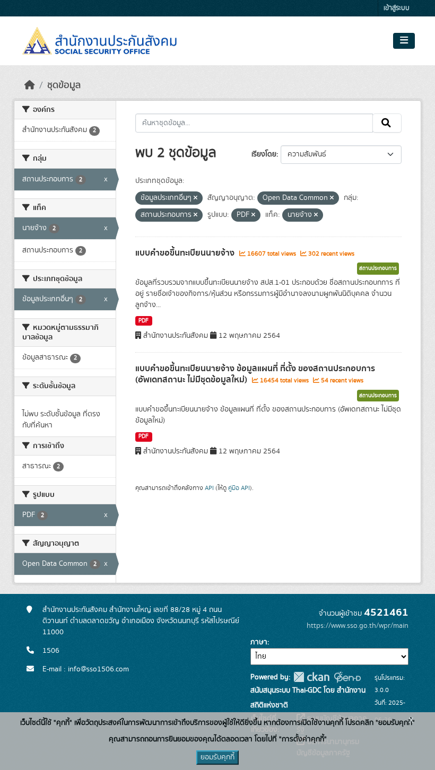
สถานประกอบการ (378, 268)
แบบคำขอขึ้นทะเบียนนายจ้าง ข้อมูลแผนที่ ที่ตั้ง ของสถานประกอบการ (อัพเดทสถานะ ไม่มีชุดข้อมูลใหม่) (255, 374)
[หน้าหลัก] (29, 85)
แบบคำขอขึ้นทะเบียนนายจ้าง (186, 253)
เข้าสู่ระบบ (397, 8)
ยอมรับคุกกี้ (217, 757)
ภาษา (258, 642)
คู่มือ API (239, 488)
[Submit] (387, 123)
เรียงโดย (263, 154)
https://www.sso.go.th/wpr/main (357, 625)
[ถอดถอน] (195, 198)
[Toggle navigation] (404, 41)
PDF (143, 321)
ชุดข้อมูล (64, 85)
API (209, 488)
